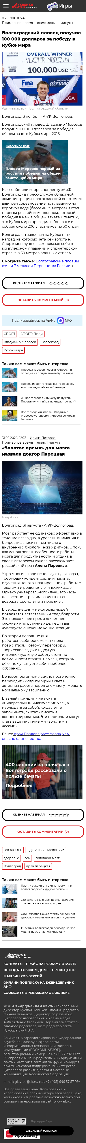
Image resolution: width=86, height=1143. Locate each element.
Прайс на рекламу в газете (51, 964)
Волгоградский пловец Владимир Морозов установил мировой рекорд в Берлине (48, 415)
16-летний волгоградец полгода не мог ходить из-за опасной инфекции (48, 929)
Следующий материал (41, 1131)
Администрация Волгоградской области (35, 108)
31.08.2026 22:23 (14, 438)
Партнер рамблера (41, 1121)
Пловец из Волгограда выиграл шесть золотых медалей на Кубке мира (47, 385)
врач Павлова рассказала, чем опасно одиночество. (36, 736)
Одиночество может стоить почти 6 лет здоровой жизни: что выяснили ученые (48, 915)
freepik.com (11, 517)
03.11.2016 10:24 (13, 18)
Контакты (13, 964)
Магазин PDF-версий (23, 976)
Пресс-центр (63, 970)
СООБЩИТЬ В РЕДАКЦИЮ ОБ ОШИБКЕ (36, 993)
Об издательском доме (26, 970)
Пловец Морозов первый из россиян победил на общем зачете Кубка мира (47, 371)
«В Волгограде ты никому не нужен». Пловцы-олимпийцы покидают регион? (48, 399)
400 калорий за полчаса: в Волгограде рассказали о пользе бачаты (37, 770)
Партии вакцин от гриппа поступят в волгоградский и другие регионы (46, 887)
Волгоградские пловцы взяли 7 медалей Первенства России (40, 263)
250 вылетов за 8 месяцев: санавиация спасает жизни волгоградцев (47, 901)
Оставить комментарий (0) (43, 300)
